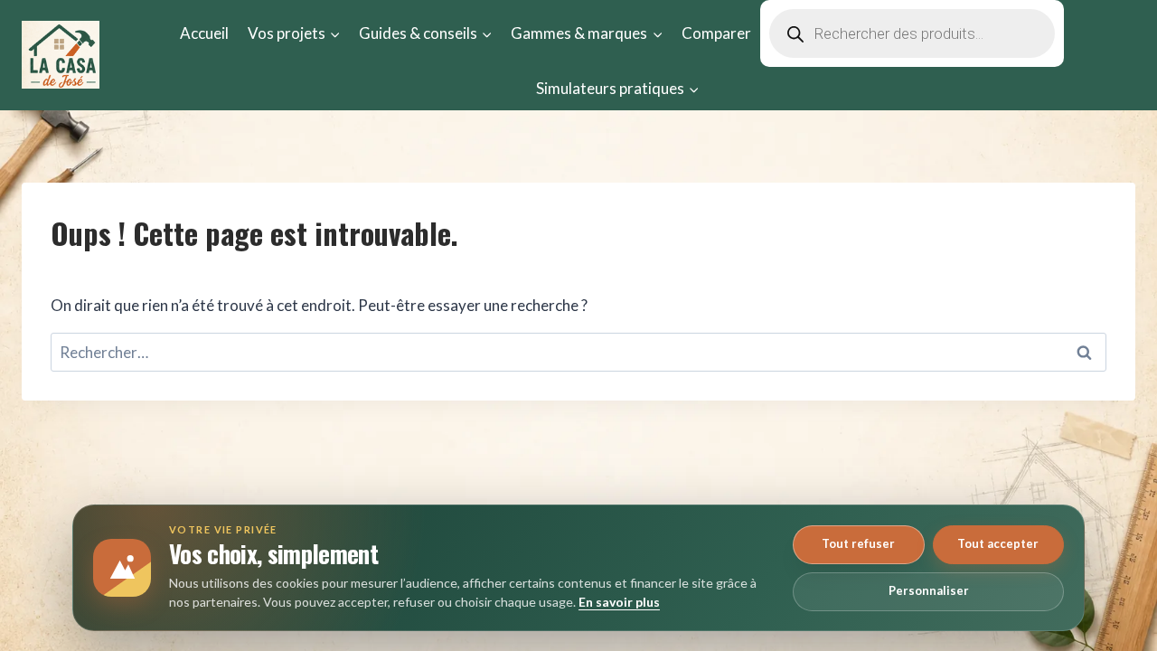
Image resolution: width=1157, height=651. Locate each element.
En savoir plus (619, 601)
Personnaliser (929, 590)
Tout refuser (858, 543)
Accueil (204, 33)
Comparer (716, 33)
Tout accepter (998, 543)
